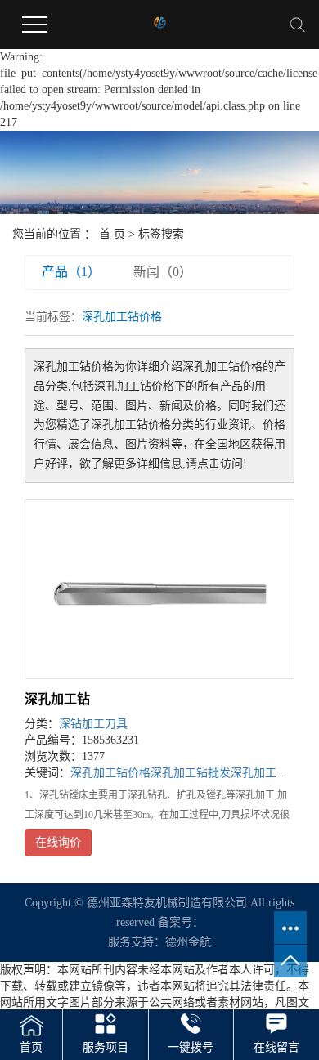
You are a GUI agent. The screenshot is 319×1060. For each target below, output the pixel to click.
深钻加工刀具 (93, 724)
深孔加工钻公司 (271, 773)
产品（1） (71, 272)
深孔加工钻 (57, 699)
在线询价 (58, 842)
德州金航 (188, 942)
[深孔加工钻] (159, 589)
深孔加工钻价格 (110, 773)
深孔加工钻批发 (191, 773)
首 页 (112, 234)
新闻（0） (162, 272)
